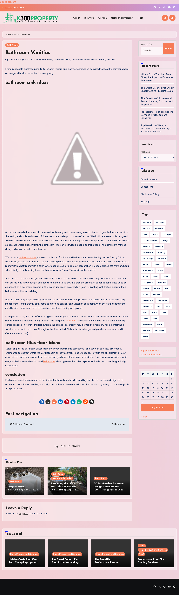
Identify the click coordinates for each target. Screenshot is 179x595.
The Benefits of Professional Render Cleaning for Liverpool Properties (157, 101)
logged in (23, 513)
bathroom (71, 320)
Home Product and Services (24, 554)
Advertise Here (149, 179)
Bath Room (12, 45)
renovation (162, 300)
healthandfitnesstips (151, 354)
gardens (158, 264)
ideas (155, 276)
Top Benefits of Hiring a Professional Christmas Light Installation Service (156, 128)
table (164, 312)
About (77, 17)
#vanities (110, 59)
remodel (156, 294)
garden (146, 264)
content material (150, 240)
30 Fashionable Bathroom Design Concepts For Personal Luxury (109, 486)
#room (87, 59)
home (160, 270)
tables (145, 318)
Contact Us (147, 186)
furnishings (148, 258)
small (145, 312)
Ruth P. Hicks (15, 59)
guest (169, 264)
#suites (94, 59)
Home (142, 545)
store (154, 312)
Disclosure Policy (150, 194)
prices (145, 294)
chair (145, 234)
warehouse (147, 324)
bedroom (146, 228)
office (157, 288)
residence (147, 306)
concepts (166, 234)
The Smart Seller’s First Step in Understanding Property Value (157, 89)
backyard (147, 222)
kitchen (165, 276)
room (168, 306)
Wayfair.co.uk (16, 486)
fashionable (148, 252)
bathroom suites (27, 257)
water (160, 324)
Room (140, 17)
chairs (155, 234)
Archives (145, 151)
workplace (159, 330)
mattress (162, 282)
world (145, 336)
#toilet (102, 59)
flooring (161, 252)
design (165, 240)
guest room (148, 270)
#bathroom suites (61, 59)
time (155, 318)
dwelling (159, 246)
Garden (103, 17)
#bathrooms (77, 59)
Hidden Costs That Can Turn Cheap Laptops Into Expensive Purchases (157, 77)
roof (158, 306)
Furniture (89, 17)
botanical (159, 228)
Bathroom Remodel (62, 478)
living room (148, 282)
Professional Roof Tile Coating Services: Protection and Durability (157, 114)
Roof (141, 554)
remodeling (148, 300)
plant (167, 288)
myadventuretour (150, 350)
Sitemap (145, 201)
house (145, 276)
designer (146, 246)
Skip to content (8, 1)
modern (146, 288)
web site (146, 330)
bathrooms (49, 361)
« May (144, 416)
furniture (162, 258)
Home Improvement (122, 17)
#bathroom (47, 59)
